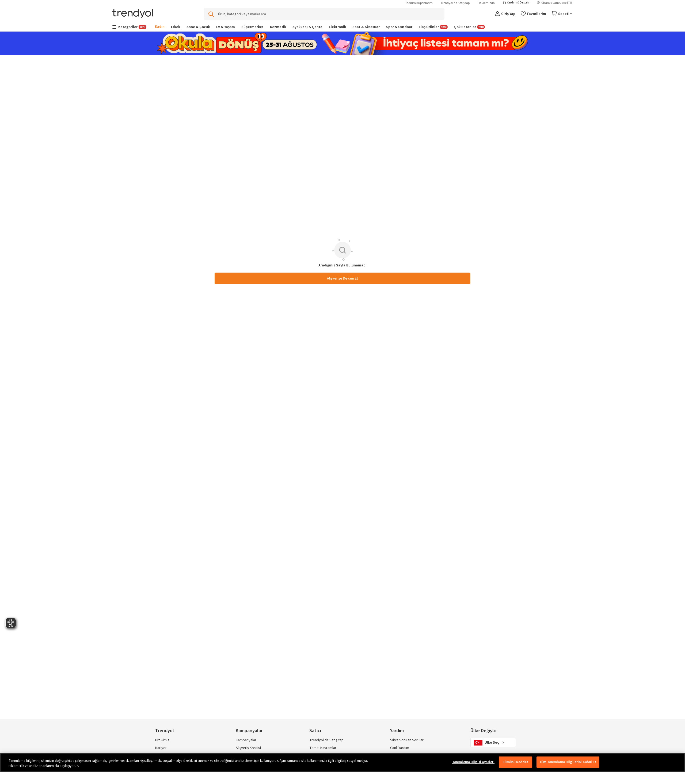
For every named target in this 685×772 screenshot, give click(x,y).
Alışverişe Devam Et (342, 278)
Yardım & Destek (518, 3)
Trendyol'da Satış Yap (455, 3)
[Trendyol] (132, 14)
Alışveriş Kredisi (248, 748)
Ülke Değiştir (483, 730)
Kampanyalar (246, 740)
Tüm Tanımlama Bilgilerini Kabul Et (567, 762)
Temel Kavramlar (322, 748)
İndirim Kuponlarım (419, 3)
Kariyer (161, 748)
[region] (342, 762)
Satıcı (315, 730)
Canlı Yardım (399, 748)
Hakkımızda (486, 3)
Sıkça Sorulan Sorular (407, 740)
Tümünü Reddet (515, 762)
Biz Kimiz (162, 740)
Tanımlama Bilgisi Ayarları (473, 762)
